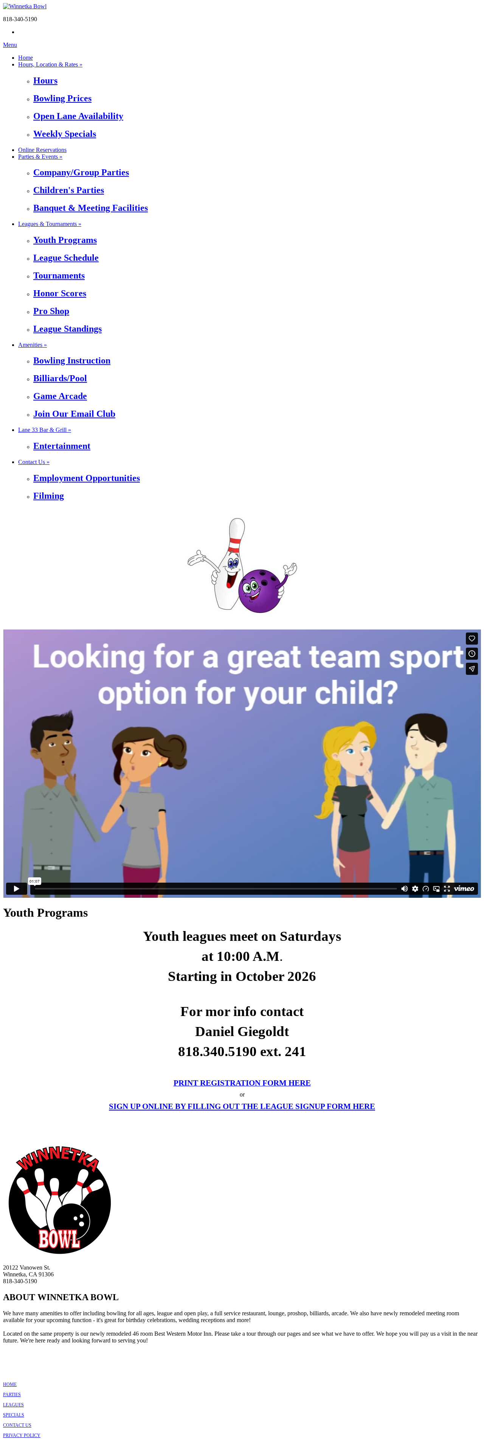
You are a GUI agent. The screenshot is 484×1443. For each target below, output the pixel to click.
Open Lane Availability (78, 116)
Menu (10, 45)
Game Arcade (60, 396)
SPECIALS (13, 1415)
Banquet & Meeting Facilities (90, 208)
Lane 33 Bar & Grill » (44, 430)
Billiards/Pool (60, 378)
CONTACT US (17, 1425)
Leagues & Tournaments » (49, 224)
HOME (10, 1384)
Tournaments (59, 275)
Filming (48, 496)
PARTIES (12, 1394)
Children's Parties (68, 190)
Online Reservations (42, 150)
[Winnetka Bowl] (25, 6)
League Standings (67, 329)
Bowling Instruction (71, 360)
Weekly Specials (64, 134)
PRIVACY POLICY (21, 1435)
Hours (45, 80)
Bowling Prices (62, 98)
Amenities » (32, 345)
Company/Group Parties (81, 172)
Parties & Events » (40, 156)
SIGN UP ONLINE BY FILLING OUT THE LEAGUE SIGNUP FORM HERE (242, 1106)
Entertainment (61, 446)
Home (25, 57)
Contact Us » (34, 462)
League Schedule (66, 258)
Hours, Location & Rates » (50, 64)
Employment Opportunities (86, 478)
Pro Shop (51, 311)
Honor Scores (59, 293)
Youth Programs (65, 240)
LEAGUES (13, 1404)
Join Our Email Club (74, 414)
